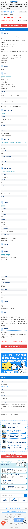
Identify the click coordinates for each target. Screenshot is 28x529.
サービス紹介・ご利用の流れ (13, 475)
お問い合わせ (10, 514)
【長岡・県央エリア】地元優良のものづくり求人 (16, 447)
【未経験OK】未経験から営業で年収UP (16, 442)
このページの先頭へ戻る (14, 505)
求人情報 (2, 2)
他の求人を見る (5, 386)
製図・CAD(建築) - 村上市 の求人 (16, 508)
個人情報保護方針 (17, 514)
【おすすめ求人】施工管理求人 (14, 432)
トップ (7, 508)
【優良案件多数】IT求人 (12, 436)
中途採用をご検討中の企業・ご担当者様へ (14, 511)
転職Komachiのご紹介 (12, 469)
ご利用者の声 (10, 480)
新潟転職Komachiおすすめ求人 (14, 427)
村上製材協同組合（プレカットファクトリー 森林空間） (10, 11)
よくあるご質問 (10, 486)
